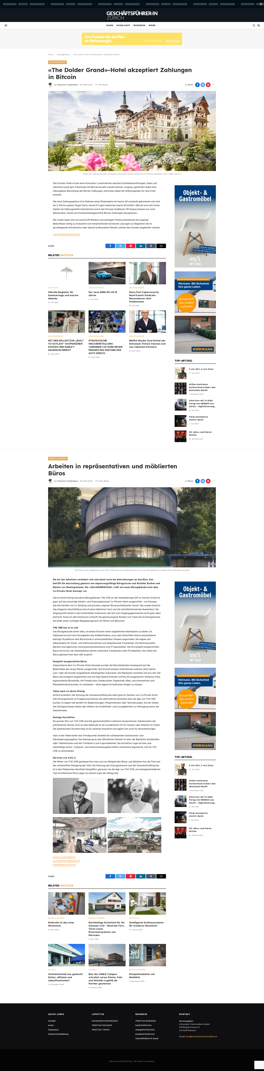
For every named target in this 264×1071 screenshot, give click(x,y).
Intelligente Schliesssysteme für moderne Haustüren (146, 924)
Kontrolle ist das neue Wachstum (61, 924)
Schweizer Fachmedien (67, 85)
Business (139, 25)
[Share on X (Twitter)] (202, 84)
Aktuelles (53, 288)
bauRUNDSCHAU (143, 1025)
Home (109, 25)
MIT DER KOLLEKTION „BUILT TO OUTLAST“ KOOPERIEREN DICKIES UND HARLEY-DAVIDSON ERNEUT (66, 345)
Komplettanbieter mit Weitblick (142, 976)
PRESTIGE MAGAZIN (102, 1025)
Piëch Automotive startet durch (198, 418)
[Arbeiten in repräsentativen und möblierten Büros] (132, 527)
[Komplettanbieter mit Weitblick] (147, 955)
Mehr (152, 25)
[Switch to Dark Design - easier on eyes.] (254, 25)
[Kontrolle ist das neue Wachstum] (66, 903)
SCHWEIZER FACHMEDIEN (105, 1021)
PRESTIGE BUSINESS (145, 1021)
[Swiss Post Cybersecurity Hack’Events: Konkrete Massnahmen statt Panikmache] (147, 273)
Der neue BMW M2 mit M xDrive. (103, 294)
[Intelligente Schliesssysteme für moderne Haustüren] (147, 903)
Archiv (51, 1025)
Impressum (53, 1029)
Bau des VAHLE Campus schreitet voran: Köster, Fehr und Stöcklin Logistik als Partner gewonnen (105, 979)
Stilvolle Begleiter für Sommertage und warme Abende (63, 295)
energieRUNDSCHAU (145, 1029)
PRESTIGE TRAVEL (101, 1029)
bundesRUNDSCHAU (145, 1034)
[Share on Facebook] (197, 84)
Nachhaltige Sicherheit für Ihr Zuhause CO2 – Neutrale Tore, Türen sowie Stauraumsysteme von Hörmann (107, 929)
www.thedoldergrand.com (66, 234)
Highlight (123, 25)
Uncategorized (57, 62)
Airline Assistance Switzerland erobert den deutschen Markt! (202, 387)
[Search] (258, 25)
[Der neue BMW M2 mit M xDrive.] (107, 273)
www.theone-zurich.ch (64, 864)
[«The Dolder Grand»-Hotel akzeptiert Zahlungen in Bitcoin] (132, 131)
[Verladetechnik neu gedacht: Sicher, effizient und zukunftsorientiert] (66, 955)
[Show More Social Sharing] (213, 84)
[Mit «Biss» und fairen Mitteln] (180, 436)
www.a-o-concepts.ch (64, 857)
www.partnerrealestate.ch (66, 860)
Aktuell (52, 970)
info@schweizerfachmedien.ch (201, 1036)
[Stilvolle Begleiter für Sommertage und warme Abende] (66, 273)
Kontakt (52, 1021)
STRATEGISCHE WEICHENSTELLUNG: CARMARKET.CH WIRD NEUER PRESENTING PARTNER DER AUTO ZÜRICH (105, 347)
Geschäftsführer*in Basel (146, 1038)
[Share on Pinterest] (208, 84)
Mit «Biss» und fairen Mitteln (200, 433)
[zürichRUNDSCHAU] (132, 15)
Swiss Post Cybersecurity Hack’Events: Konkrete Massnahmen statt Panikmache (144, 297)
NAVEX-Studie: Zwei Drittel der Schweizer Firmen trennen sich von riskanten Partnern (147, 343)
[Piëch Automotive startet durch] (180, 421)
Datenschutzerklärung (58, 1034)
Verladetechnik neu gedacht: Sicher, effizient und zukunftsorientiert (65, 977)
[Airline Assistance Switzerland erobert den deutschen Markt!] (180, 388)
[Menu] (6, 25)
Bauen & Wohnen (58, 458)
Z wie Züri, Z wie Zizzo (201, 369)
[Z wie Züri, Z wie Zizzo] (180, 373)
